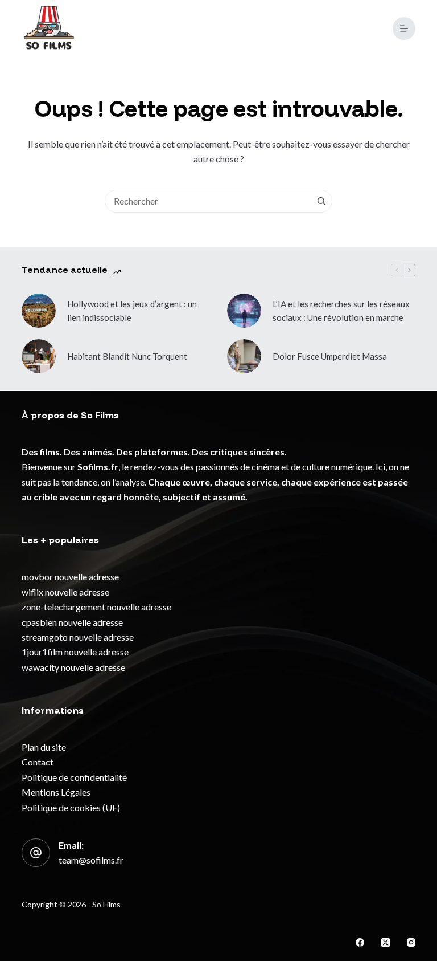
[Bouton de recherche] (321, 201)
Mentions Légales (56, 792)
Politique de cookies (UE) (71, 807)
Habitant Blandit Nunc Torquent (127, 356)
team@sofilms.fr (91, 859)
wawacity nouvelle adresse (73, 667)
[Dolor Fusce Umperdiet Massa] (244, 356)
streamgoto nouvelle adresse (78, 637)
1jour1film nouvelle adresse (75, 651)
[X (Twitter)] (385, 942)
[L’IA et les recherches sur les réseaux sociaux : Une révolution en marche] (244, 311)
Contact (37, 761)
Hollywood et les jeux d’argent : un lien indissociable (132, 311)
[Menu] (404, 28)
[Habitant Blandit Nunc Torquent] (39, 356)
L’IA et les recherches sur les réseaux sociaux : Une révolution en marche (341, 311)
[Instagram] (411, 942)
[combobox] (207, 201)
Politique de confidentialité (74, 777)
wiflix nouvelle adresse (65, 592)
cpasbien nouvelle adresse (72, 622)
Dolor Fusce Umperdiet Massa (330, 356)
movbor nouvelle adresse (70, 576)
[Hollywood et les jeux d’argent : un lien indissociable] (39, 311)
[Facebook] (360, 942)
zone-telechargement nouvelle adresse (96, 606)
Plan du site (44, 747)
